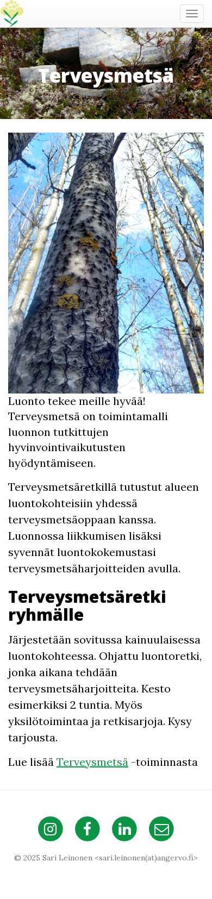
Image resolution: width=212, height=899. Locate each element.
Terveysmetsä (92, 762)
